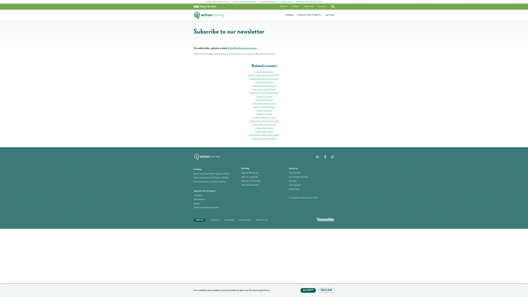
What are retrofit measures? (206, 208)
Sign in (199, 220)
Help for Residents (249, 173)
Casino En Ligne (264, 96)
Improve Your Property (309, 15)
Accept (308, 290)
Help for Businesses (250, 185)
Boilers (197, 204)
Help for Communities (251, 181)
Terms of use (261, 220)
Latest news (309, 6)
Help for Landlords (249, 177)
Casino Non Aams (264, 72)
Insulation (198, 196)
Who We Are (295, 173)
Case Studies (295, 185)
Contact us (322, 6)
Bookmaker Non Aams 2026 (264, 79)
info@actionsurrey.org (242, 48)
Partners (295, 6)
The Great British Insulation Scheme (210, 182)
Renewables (199, 200)
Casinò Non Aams (264, 100)
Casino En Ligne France (264, 89)
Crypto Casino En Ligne (264, 117)
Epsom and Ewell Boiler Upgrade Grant (211, 174)
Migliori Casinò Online (264, 107)
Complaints (229, 220)
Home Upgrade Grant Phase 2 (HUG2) (211, 178)
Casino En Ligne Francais (264, 139)
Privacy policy (245, 220)
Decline (326, 290)
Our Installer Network (298, 177)
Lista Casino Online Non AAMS (264, 75)
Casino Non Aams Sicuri (264, 86)
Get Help (329, 15)
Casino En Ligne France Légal (264, 93)
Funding (289, 15)
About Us (284, 6)
